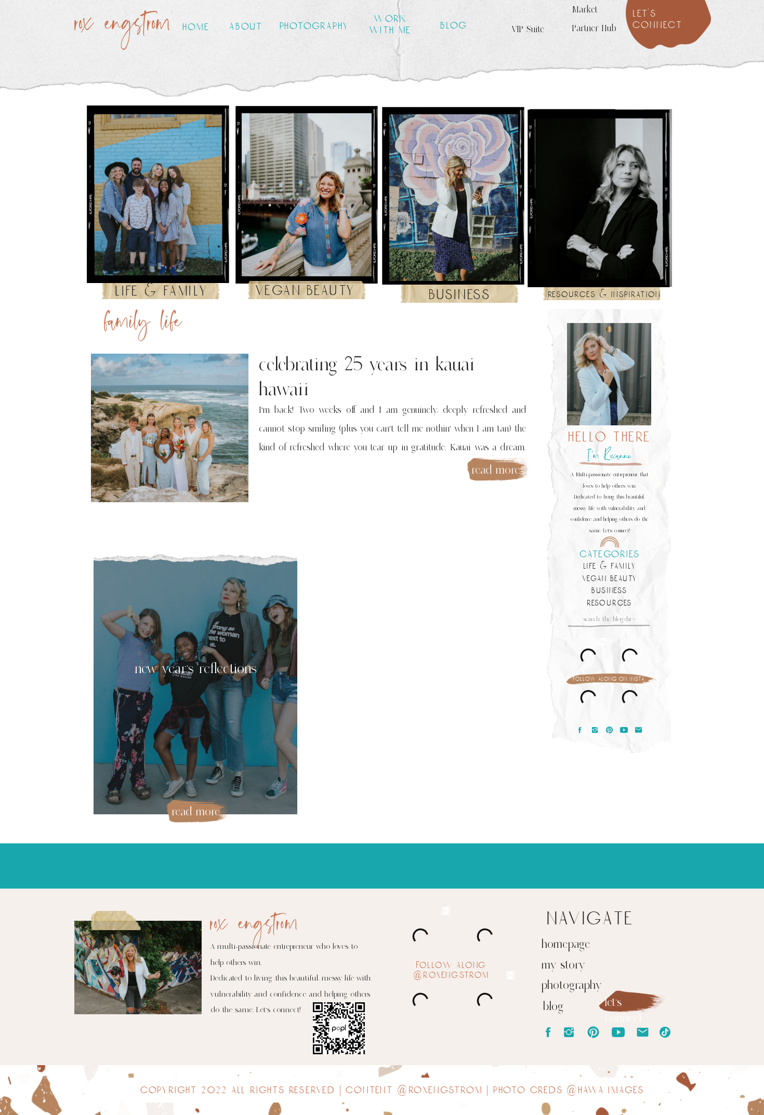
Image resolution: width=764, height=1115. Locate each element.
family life (143, 322)
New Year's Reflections (196, 669)
